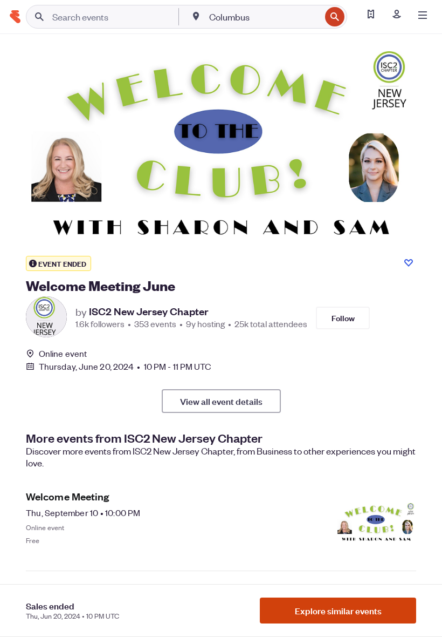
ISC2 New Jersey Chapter (149, 311)
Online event (63, 353)
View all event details (221, 401)
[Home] (15, 16)
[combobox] (264, 16)
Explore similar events (338, 610)
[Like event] (408, 262)
